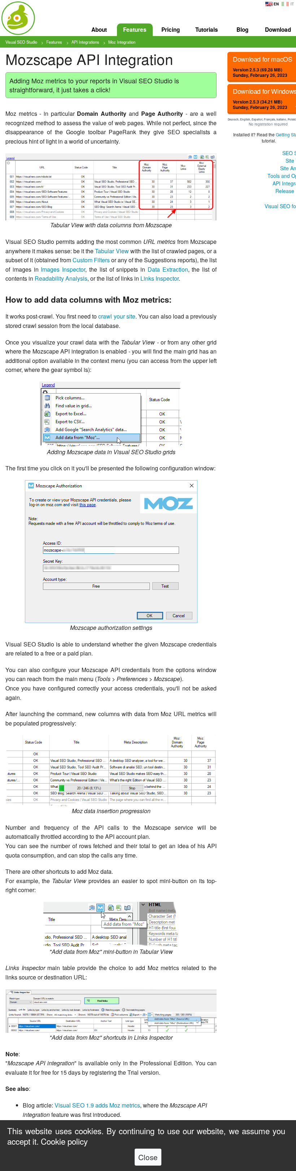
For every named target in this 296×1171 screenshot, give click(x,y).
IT (292, 3)
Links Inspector (159, 278)
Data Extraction (168, 269)
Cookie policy (64, 1141)
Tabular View (112, 251)
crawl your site (116, 316)
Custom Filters (91, 260)
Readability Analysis (61, 278)
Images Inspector (63, 269)
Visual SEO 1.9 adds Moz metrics (97, 1105)
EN (276, 3)
